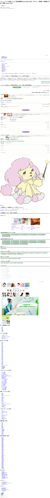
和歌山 (3, 330)
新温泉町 (3, 468)
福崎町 (3, 463)
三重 (2, 331)
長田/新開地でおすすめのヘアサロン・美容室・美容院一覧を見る (8, 210)
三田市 (3, 451)
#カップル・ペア (14, 258)
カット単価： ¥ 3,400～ (8, 142)
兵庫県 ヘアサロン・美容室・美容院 (9, 73)
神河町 (3, 464)
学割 (2, 410)
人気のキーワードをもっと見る (45, 83)
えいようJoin (3, 491)
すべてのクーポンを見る (45, 104)
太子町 (3, 465)
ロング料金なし (4, 405)
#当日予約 (9, 258)
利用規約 (3, 473)
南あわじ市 (3, 455)
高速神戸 (3, 430)
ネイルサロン (3, 335)
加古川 (3, 358)
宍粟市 (3, 457)
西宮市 (3, 440)
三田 (2, 352)
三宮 (2, 364)
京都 (2, 327)
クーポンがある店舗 (35, 87)
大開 (2, 424)
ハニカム (2, 113)
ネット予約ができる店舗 (26, 87)
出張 (2, 396)
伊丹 (2, 354)
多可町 (3, 460)
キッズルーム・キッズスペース (6, 395)
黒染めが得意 (3, 377)
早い (2, 414)
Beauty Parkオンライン (5, 484)
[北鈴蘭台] (13, 229)
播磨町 (3, 462)
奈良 (2, 328)
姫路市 (3, 438)
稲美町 (3, 461)
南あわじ (3, 351)
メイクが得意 (3, 384)
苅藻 (2, 433)
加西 (2, 362)
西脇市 (3, 446)
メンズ (3, 401)
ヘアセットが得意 (4, 383)
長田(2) (3, 242)
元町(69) (12, 234)
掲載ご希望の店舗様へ (5, 57)
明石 (2, 359)
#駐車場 (6, 258)
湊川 (2, 422)
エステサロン (3, 337)
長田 (2, 425)
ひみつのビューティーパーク (5, 489)
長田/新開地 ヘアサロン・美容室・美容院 (19, 73)
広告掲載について (4, 56)
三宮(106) (4, 234)
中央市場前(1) (39, 242)
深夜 (2, 399)
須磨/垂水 (3, 368)
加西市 (3, 452)
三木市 (3, 448)
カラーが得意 (3, 372)
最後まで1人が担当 (4, 418)
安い (2, 413)
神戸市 (3, 437)
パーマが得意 (3, 373)
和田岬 (3, 432)
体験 (2, 403)
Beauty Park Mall (4, 488)
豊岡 (2, 342)
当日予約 (3, 406)
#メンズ (19, 258)
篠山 (2, 345)
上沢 (2, 431)
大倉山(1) (21, 242)
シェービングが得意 (4, 386)
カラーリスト (3, 417)
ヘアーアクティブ (3, 135)
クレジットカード (4, 402)
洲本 (2, 350)
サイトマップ (3, 478)
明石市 (3, 439)
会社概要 (3, 471)
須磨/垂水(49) (30, 234)
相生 (2, 347)
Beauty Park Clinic (4, 487)
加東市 (3, 458)
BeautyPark (3, 73)
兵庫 (2, 423)
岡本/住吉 (3, 366)
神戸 (2, 428)
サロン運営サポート (4, 483)
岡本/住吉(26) (39, 234)
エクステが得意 (4, 374)
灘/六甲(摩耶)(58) (22, 234)
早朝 (2, 398)
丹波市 (3, 454)
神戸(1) (30, 242)
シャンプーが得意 (4, 379)
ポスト (47, 55)
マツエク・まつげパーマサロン (6, 336)
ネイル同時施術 (4, 389)
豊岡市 (3, 444)
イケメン (3, 416)
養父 (2, 343)
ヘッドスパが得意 (4, 380)
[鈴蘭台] (22, 229)
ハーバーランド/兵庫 (4, 365)
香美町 (3, 467)
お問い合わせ (3, 476)
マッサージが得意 (4, 381)
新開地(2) (12, 242)
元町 (2, 355)
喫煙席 (3, 394)
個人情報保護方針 (4, 472)
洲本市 (3, 441)
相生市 (3, 443)
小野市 (3, 450)
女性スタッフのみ (4, 411)
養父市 (3, 453)
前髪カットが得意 (4, 376)
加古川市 (3, 445)
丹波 (2, 344)
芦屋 (2, 357)
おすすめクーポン (3, 104)
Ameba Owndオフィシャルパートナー (6, 482)
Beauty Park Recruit (4, 490)
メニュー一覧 (47, 122)
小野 (2, 361)
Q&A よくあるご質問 (4, 475)
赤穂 (2, 348)
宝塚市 (3, 447)
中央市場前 (3, 429)
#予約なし (2, 258)
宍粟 (2, 349)
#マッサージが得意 (3, 248)
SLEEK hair (2, 94)
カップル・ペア (4, 404)
